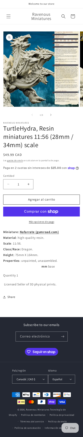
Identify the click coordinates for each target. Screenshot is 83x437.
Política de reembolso (33, 414)
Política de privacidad (62, 414)
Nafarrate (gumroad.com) (39, 232)
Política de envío (57, 421)
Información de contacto (58, 427)
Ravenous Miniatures (37, 409)
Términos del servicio (32, 421)
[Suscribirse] (62, 337)
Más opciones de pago (41, 221)
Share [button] (11, 297)
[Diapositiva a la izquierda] (32, 115)
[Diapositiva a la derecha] (51, 115)
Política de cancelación (27, 427)
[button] (8, 16)
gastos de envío (15, 160)
